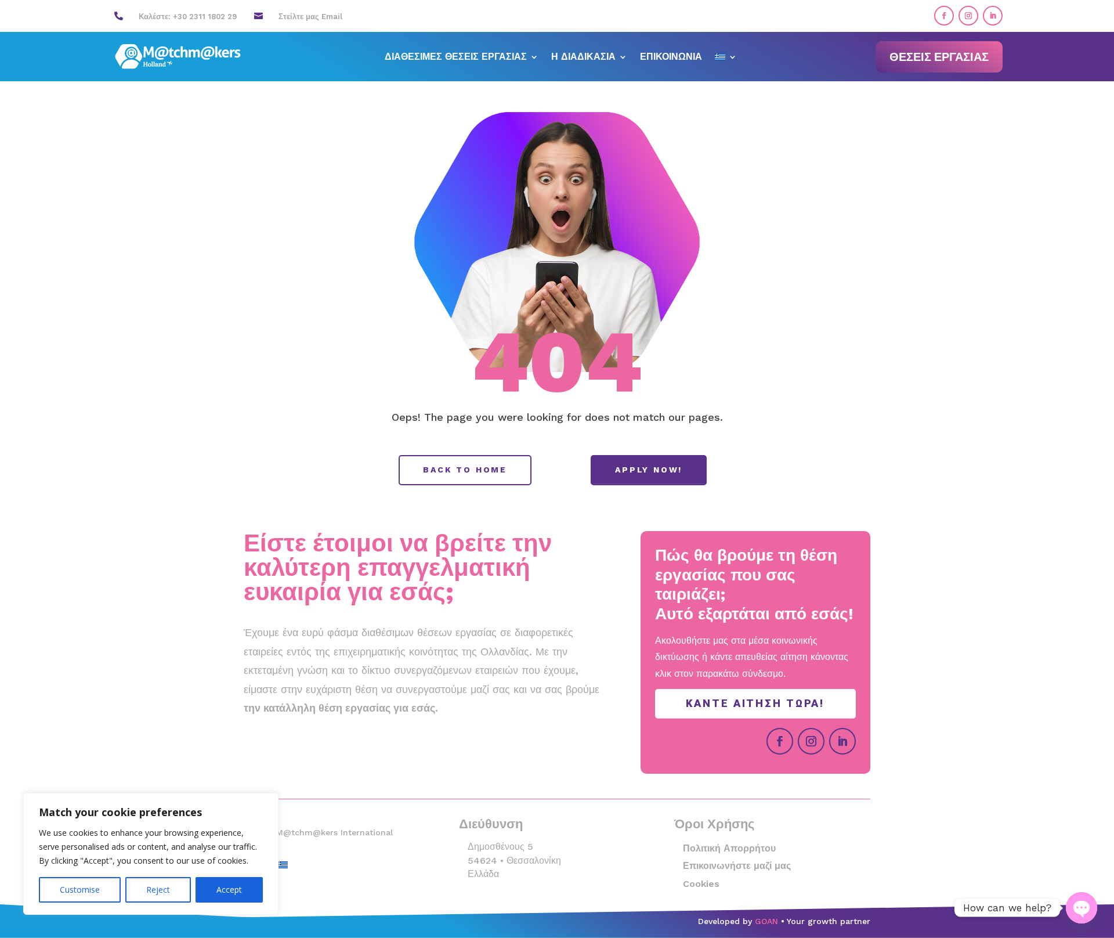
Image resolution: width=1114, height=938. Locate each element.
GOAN (766, 921)
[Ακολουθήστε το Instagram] (968, 16)
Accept (229, 889)
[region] (150, 854)
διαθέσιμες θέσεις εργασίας (456, 57)
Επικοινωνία (671, 57)
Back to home (465, 469)
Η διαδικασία (583, 57)
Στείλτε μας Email (310, 16)
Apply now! (648, 469)
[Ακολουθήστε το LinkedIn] (993, 16)
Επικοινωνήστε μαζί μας (737, 865)
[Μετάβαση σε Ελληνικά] (283, 864)
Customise (80, 889)
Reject (158, 889)
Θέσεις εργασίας (939, 57)
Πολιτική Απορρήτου (729, 848)
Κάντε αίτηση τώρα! (755, 703)
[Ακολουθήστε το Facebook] (944, 16)
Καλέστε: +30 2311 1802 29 (188, 16)
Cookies (701, 883)
